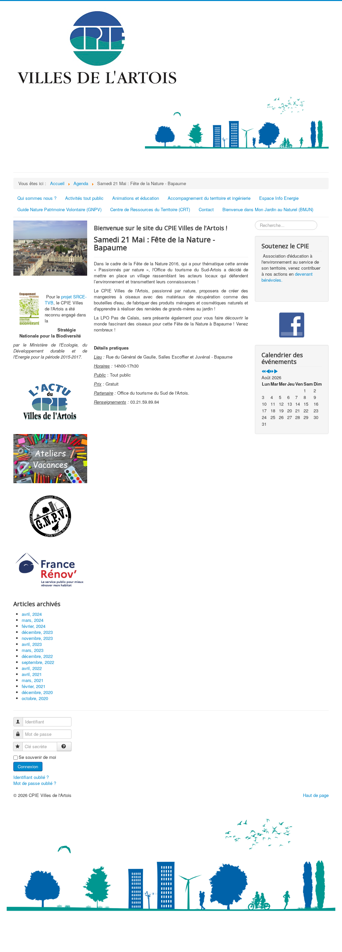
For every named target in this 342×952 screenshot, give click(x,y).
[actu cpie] (50, 401)
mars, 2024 (32, 620)
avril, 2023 (32, 644)
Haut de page (316, 795)
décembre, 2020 (37, 692)
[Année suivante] (272, 371)
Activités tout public (84, 198)
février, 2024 (33, 626)
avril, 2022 (32, 668)
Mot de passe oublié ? (34, 783)
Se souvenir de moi (37, 757)
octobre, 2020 (35, 698)
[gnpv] (50, 516)
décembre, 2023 (37, 632)
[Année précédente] (264, 371)
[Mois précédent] (268, 371)
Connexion (28, 766)
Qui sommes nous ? (36, 198)
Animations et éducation (135, 198)
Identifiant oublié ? (31, 777)
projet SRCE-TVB (66, 299)
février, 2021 (33, 686)
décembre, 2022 (37, 656)
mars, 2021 (32, 680)
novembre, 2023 (37, 638)
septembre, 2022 (38, 662)
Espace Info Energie (279, 198)
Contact (206, 209)
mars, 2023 (32, 650)
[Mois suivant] (276, 371)
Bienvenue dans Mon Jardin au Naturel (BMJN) (267, 209)
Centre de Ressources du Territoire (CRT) (150, 209)
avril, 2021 (32, 674)
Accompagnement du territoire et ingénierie (209, 198)
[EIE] (50, 570)
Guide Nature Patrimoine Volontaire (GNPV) (59, 209)
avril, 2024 (32, 614)
